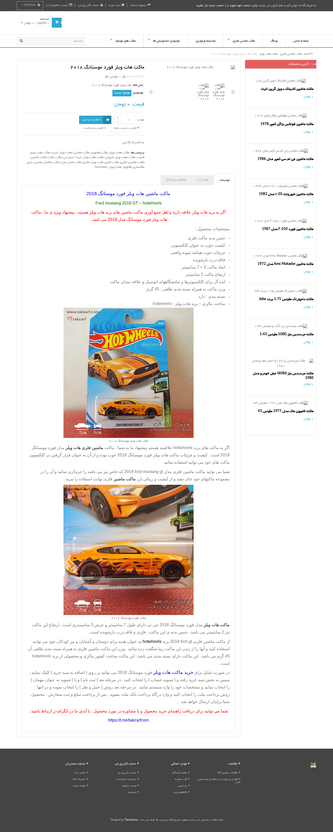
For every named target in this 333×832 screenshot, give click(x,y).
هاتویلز (127, 167)
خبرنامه (132, 792)
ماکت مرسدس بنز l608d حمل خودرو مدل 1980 (283, 375)
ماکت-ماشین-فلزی (132, 162)
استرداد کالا (79, 779)
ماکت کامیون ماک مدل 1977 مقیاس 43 (285, 411)
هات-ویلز (115, 167)
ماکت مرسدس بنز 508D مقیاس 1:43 (286, 334)
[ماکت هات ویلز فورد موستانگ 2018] (192, 67)
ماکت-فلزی (112, 162)
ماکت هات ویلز (166, 455)
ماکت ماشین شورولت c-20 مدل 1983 (286, 194)
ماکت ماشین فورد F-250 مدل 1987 (287, 229)
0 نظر (125, 76)
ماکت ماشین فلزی (209, 641)
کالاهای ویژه (180, 792)
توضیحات (224, 180)
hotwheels (101, 167)
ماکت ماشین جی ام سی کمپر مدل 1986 (285, 159)
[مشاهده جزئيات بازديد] (313, 765)
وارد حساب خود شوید (243, 5)
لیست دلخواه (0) (57, 5)
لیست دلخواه (129, 786)
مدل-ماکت (60, 162)
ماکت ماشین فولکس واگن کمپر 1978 (286, 124)
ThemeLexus (131, 820)
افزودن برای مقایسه (94, 128)
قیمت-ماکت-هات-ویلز (129, 157)
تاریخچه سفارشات (126, 779)
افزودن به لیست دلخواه (125, 128)
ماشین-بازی (34, 162)
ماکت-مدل (74, 162)
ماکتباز (48, 162)
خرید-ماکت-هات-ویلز (44, 152)
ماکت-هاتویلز (99, 152)
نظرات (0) (202, 180)
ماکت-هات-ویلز (119, 152)
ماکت (51, 157)
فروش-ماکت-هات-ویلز (98, 157)
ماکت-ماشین (38, 157)
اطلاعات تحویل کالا (227, 773)
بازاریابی (182, 786)
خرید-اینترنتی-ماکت (68, 157)
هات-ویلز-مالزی (93, 162)
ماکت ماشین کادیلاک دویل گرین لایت (287, 89)
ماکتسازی (138, 167)
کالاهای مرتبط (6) (176, 180)
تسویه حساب (138, 5)
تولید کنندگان (179, 773)
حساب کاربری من (88, 5)
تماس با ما (80, 773)
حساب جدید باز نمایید (210, 5)
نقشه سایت (79, 786)
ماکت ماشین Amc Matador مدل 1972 (285, 264)
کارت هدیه (181, 779)
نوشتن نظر (111, 76)
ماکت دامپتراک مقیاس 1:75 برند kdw (286, 299)
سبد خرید (114, 5)
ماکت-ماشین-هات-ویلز (74, 152)
